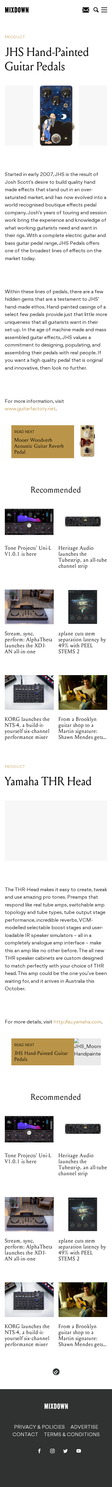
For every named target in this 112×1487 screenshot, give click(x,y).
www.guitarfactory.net (30, 409)
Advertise (84, 1427)
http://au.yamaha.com (77, 1022)
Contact (25, 1435)
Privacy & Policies (39, 1427)
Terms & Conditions (72, 1435)
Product (15, 37)
